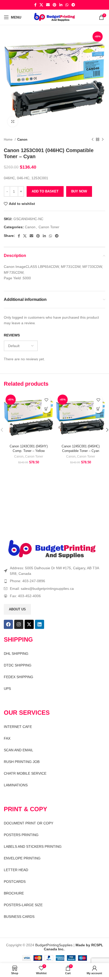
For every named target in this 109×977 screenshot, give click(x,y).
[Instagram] (18, 624)
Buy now (79, 191)
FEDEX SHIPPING (18, 677)
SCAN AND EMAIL (18, 750)
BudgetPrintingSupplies (53, 945)
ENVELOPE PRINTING (22, 858)
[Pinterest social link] (54, 5)
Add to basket (45, 191)
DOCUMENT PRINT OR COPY (28, 823)
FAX (7, 738)
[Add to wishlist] (46, 399)
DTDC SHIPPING (17, 665)
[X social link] (41, 5)
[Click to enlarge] (13, 122)
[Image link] (52, 549)
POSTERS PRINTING (21, 835)
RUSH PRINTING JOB (22, 762)
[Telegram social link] (73, 5)
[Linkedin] (39, 624)
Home (8, 139)
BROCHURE (14, 893)
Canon (22, 139)
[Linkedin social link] (61, 5)
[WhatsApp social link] (67, 5)
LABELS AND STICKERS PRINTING (33, 846)
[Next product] (102, 139)
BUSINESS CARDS (19, 917)
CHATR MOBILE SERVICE (25, 773)
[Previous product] (92, 139)
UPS (7, 689)
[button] (46, 408)
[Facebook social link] (35, 5)
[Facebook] (8, 624)
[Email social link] (48, 5)
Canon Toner (49, 227)
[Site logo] (54, 17)
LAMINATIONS (16, 785)
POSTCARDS (15, 882)
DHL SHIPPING (16, 654)
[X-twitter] (29, 624)
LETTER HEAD (16, 870)
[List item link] (54, 581)
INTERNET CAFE (18, 727)
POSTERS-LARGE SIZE (23, 905)
